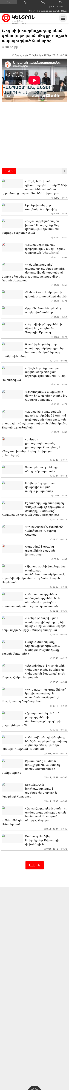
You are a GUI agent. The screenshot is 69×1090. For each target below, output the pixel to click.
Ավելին (34, 865)
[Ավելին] (64, 171)
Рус (26, 2)
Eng (43, 2)
